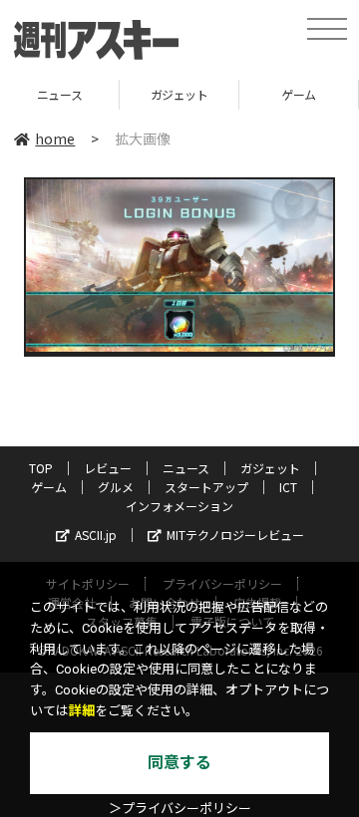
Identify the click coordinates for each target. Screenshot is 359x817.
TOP (41, 467)
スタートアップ (206, 486)
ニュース (59, 94)
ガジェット (179, 94)
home (55, 138)
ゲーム (298, 94)
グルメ (116, 486)
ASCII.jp (96, 534)
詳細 (82, 710)
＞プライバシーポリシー (180, 808)
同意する (179, 762)
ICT (288, 486)
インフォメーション (179, 505)
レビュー (108, 467)
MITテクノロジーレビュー (235, 534)
